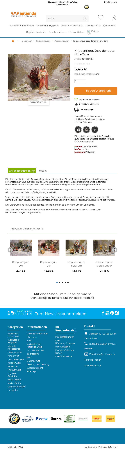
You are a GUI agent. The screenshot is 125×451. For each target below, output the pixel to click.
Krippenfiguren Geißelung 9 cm (104, 264)
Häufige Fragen (92, 360)
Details (42, 171)
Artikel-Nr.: (80, 59)
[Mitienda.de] (23, 14)
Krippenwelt (14, 363)
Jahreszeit (13, 366)
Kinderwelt (13, 356)
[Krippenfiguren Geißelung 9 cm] (104, 248)
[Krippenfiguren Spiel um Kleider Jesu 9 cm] (76, 248)
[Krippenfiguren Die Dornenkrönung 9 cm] (21, 248)
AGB (29, 357)
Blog (106, 2)
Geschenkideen (16, 359)
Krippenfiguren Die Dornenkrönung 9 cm (20, 264)
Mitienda (41, 294)
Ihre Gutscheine (63, 357)
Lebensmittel (15, 352)
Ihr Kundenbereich (65, 328)
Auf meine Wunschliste (89, 100)
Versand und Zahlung (38, 364)
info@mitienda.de (105, 354)
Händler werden (35, 350)
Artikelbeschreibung (22, 171)
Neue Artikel (14, 380)
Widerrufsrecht (35, 368)
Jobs (29, 341)
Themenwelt (14, 370)
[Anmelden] (114, 17)
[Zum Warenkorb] (108, 17)
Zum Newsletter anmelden (60, 314)
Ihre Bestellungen (64, 337)
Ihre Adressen (62, 347)
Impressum (33, 354)
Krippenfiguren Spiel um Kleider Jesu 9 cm (76, 264)
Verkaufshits (14, 383)
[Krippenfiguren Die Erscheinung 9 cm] (49, 248)
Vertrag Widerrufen (37, 334)
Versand (95, 74)
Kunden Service (92, 366)
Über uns (113, 2)
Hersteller (13, 390)
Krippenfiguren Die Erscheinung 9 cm (48, 264)
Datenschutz (33, 361)
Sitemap (31, 371)
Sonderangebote (16, 387)
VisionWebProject (107, 447)
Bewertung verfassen (89, 104)
